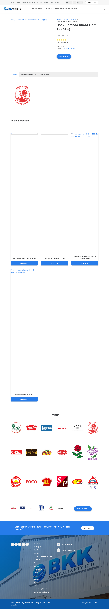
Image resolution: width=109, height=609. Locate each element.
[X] (70, 2)
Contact (36, 566)
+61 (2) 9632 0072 (67, 544)
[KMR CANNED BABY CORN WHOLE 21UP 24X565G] (84, 193)
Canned (65, 19)
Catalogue (37, 547)
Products (37, 543)
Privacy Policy (38, 569)
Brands (36, 550)
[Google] (81, 2)
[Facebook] (67, 2)
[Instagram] (74, 2)
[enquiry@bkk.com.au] (59, 550)
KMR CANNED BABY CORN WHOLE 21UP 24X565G (85, 257)
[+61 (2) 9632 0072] (59, 544)
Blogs (36, 582)
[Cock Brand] (23, 95)
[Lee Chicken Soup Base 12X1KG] (54, 193)
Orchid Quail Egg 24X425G (24, 394)
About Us (37, 560)
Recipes (36, 553)
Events (36, 576)
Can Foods (73, 19)
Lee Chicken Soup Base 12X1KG (54, 258)
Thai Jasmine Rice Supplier (43, 556)
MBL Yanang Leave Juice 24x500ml (24, 258)
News (36, 572)
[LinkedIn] (78, 2)
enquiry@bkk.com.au (68, 550)
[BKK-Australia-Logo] (12, 9)
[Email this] (59, 35)
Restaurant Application (41, 592)
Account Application (40, 589)
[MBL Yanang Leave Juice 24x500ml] (24, 193)
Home (59, 19)
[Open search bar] (104, 9)
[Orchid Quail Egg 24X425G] (24, 329)
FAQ (35, 585)
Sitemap (95, 603)
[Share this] (63, 35)
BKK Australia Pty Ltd (19, 603)
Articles (36, 579)
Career (36, 563)
